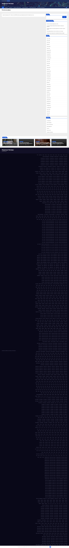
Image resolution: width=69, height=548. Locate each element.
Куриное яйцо (47, 308)
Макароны (57, 326)
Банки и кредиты (25, 7)
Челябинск (38, 521)
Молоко (66, 351)
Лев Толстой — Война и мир (43, 313)
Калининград (37, 293)
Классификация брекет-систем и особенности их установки (57, 143)
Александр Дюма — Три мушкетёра (63, 156)
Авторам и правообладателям (46, 156)
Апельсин (66, 184)
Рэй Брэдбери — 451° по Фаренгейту (46, 404)
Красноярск (37, 303)
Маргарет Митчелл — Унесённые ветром (43, 331)
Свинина (53, 422)
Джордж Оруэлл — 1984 (40, 265)
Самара (39, 417)
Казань (48, 288)
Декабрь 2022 (49, 86)
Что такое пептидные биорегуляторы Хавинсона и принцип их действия (25, 143)
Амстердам (53, 171)
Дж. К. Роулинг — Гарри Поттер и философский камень (48, 222)
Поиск (48, 14)
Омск (36, 384)
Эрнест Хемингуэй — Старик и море (46, 536)
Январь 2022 (48, 99)
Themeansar (14, 350)
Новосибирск (55, 374)
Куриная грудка (39, 308)
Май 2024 (48, 65)
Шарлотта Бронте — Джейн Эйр (40, 526)
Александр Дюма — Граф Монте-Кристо (54, 156)
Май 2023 (48, 82)
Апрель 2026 (48, 46)
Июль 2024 (48, 61)
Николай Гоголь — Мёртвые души (39, 366)
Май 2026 (48, 44)
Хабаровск (60, 498)
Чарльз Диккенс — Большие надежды (45, 508)
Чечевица (66, 523)
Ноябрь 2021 (48, 103)
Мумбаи (36, 361)
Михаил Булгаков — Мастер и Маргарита (52, 343)
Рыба (55, 402)
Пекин (36, 389)
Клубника (61, 300)
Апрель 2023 (48, 84)
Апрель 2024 (48, 67)
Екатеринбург (58, 270)
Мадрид (37, 326)
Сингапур (36, 432)
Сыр (65, 447)
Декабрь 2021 (49, 101)
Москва (36, 356)
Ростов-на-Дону (37, 399)
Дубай (39, 270)
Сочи (36, 437)
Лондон (64, 318)
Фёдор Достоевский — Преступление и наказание (50, 457)
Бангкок (40, 191)
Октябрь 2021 (49, 105)
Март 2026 (48, 48)
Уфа (36, 455)
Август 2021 (48, 109)
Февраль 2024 (49, 71)
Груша (52, 217)
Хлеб (48, 503)
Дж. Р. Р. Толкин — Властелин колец (46, 247)
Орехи (49, 384)
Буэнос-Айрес (58, 194)
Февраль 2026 (49, 50)
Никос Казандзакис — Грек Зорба (49, 374)
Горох (36, 217)
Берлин (36, 194)
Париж (62, 384)
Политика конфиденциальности (39, 394)
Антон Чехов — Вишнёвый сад (56, 174)
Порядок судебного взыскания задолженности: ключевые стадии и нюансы (42, 143)
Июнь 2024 (48, 63)
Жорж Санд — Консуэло (47, 275)
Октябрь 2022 (49, 90)
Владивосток (37, 199)
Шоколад (45, 533)
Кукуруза (53, 305)
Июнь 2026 (48, 42)
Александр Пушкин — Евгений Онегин (45, 161)
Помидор (45, 394)
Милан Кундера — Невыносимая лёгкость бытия (42, 343)
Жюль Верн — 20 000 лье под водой (54, 275)
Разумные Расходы (8, 3)
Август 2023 (48, 80)
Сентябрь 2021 (49, 107)
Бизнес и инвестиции (17, 7)
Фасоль (57, 455)
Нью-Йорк (58, 376)
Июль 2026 (48, 40)
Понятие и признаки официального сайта (7, 143)
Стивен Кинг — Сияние (47, 440)
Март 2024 (48, 69)
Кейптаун (36, 298)
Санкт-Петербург (61, 417)
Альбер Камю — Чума (59, 166)
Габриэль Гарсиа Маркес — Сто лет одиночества (50, 204)
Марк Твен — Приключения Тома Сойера (62, 331)
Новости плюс (49, 130)
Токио (37, 450)
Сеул (39, 427)
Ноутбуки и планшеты (41, 7)
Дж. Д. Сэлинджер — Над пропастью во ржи (52, 219)
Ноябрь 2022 (48, 88)
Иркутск (37, 285)
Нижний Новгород (47, 361)
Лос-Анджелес (38, 323)
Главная (6, 7)
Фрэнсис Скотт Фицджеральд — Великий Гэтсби (62, 478)
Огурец (57, 381)
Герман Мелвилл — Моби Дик (64, 214)
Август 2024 (48, 59)
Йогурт (37, 288)
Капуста (54, 295)
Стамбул (48, 437)
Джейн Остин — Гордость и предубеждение (42, 255)
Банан (35, 189)
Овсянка (56, 379)
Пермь (64, 389)
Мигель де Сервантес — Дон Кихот (46, 341)
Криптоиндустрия (33, 7)
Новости (10, 7)
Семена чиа (36, 427)
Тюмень (47, 450)
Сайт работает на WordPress (5, 350)
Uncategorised (49, 120)
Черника (48, 523)
